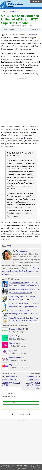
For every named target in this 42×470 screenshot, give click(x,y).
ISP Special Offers (13, 11)
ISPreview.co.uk (27, 465)
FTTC (36, 70)
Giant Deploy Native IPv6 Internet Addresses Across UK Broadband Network (22, 299)
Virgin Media (14, 357)
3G (13, 46)
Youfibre (12, 336)
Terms (10, 467)
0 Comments (34, 29)
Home (3, 11)
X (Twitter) (35, 268)
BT (25, 138)
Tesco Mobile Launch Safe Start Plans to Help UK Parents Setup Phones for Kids (23, 321)
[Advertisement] (21, 101)
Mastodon (5, 271)
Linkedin (5, 273)
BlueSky (22, 271)
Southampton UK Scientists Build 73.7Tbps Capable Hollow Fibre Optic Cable (33, 382)
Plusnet (12, 343)
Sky (10, 364)
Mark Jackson (21, 251)
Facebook (14, 271)
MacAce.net (32, 34)
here (7, 59)
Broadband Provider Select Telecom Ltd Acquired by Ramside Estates (24, 290)
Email (5, 29)
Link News (11, 29)
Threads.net (30, 271)
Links (33, 467)
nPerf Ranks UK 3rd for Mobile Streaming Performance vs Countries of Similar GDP (24, 313)
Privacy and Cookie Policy (22, 467)
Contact (23, 468)
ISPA (27, 56)
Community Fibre (15, 329)
